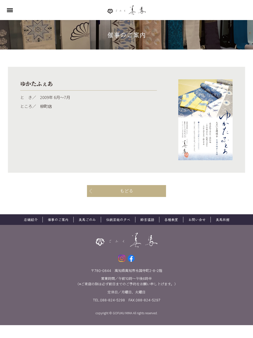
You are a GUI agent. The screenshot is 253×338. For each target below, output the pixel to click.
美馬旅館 (223, 219)
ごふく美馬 (126, 10)
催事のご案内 (58, 219)
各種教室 (171, 219)
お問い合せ (197, 219)
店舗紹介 (31, 219)
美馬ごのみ (87, 219)
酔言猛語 (147, 219)
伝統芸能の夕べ (118, 219)
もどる (126, 190)
